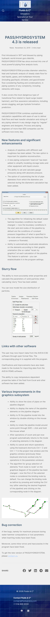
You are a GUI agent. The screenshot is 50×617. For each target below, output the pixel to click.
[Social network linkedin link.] (28, 610)
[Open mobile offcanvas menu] (46, 10)
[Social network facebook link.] (22, 610)
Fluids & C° (25, 10)
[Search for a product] (3, 10)
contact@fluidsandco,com (25, 601)
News (12, 48)
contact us (12, 556)
